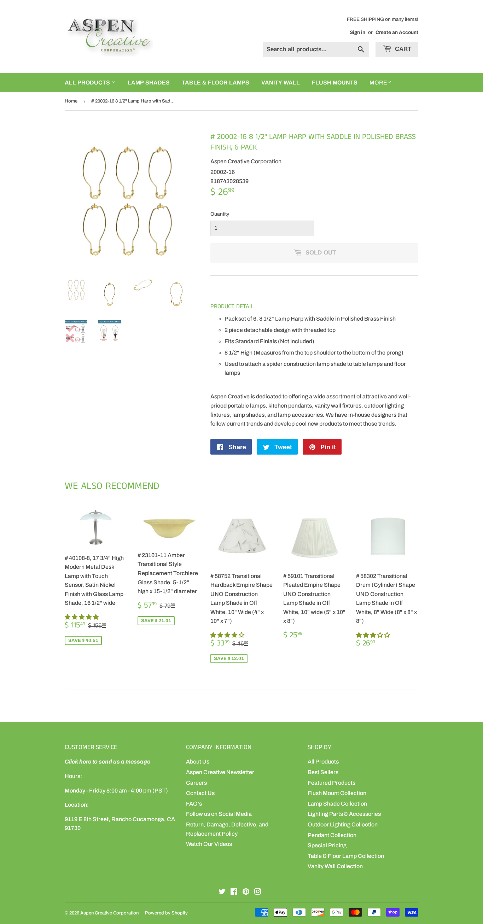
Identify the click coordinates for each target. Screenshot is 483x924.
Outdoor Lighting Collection (343, 824)
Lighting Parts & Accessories (344, 814)
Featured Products (331, 783)
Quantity (219, 214)
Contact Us (200, 793)
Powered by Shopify (166, 913)
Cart (402, 49)
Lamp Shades (149, 83)
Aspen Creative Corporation (109, 913)
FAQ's (194, 804)
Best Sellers (323, 772)
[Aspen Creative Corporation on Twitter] (222, 892)
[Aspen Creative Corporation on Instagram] (257, 892)
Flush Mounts (334, 83)
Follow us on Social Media (219, 814)
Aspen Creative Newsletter (220, 772)
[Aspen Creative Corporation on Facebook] (234, 892)
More (378, 83)
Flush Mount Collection (337, 793)
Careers (196, 783)
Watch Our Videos (209, 844)
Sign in (357, 32)
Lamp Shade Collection (337, 804)
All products (88, 83)
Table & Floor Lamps (215, 83)
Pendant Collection (332, 835)
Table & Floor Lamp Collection (346, 856)
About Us (197, 762)
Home (71, 101)
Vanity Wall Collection (335, 866)
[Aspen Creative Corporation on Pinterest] (246, 892)
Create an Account (397, 32)
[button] (82, 617)
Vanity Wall (280, 83)
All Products (323, 762)
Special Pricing (327, 845)
